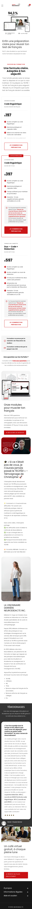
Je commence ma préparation (16, 146)
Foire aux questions (20, 361)
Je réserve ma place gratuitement (13, 875)
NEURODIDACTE (18, 907)
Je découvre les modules (15, 432)
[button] (4, 774)
